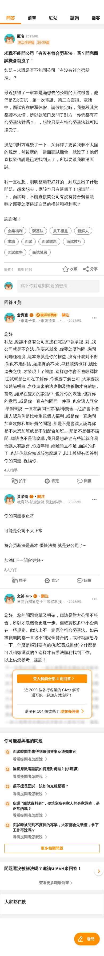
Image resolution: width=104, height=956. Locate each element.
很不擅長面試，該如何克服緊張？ (41, 786)
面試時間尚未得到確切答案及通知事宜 (44, 751)
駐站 (53, 18)
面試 (28, 241)
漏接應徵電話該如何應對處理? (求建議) (46, 769)
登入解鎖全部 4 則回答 (52, 679)
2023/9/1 (32, 36)
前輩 (32, 18)
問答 (10, 18)
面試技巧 (73, 241)
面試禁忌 (39, 252)
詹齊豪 (22, 315)
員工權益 (60, 231)
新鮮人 (83, 231)
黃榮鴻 (22, 496)
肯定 (55, 481)
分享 (94, 269)
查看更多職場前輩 (54, 883)
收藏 (73, 269)
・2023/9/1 (74, 320)
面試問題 (49, 241)
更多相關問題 (52, 848)
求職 (11, 241)
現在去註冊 (70, 711)
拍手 (22, 481)
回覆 (87, 481)
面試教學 (15, 252)
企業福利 (15, 231)
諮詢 (74, 18)
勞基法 (37, 231)
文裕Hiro (24, 596)
